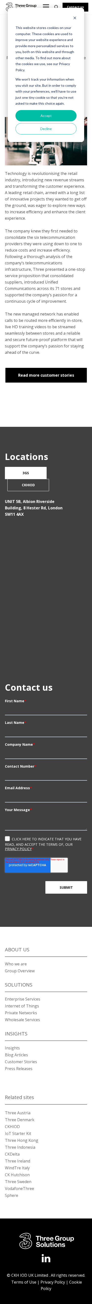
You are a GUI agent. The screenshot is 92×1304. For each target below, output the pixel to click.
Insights (12, 1048)
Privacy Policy (18, 848)
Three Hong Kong (21, 1140)
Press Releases (18, 1068)
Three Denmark (19, 1119)
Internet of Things (22, 1006)
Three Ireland (17, 1161)
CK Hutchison (17, 1174)
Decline (46, 129)
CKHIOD (28, 485)
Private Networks (21, 1013)
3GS (26, 473)
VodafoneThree (19, 1188)
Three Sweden (18, 1181)
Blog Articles (16, 1055)
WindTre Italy (17, 1168)
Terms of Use (23, 1282)
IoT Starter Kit (18, 1133)
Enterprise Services (22, 999)
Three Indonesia (20, 1147)
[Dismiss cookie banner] (75, 18)
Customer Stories (21, 1061)
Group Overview (20, 971)
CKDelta (12, 1154)
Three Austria (17, 1113)
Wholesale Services (22, 1019)
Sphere (11, 1195)
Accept (46, 116)
